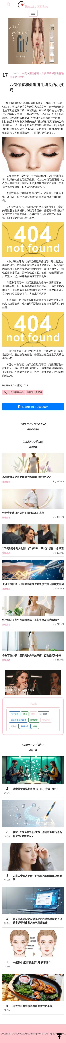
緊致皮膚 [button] (46, 720)
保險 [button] (25, 714)
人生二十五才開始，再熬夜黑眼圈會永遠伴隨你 (37, 877)
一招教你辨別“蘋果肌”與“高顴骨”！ (32, 962)
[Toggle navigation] (33, 13)
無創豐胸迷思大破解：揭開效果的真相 (23, 512)
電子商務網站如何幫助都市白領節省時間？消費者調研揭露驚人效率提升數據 (37, 921)
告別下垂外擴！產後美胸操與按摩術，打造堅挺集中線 (31, 655)
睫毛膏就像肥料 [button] (34, 392)
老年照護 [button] (14, 714)
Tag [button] (5, 392)
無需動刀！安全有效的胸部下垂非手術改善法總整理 (30, 619)
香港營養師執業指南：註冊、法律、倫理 (35, 789)
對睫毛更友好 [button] (17, 392)
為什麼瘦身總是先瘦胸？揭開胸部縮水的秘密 (26, 477)
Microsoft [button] (43, 714)
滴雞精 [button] (14, 726)
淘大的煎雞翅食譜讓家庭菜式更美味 (32, 1006)
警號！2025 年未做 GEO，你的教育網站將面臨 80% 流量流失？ (37, 834)
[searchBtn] (8, 4)
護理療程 (34, 73)
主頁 (24, 73)
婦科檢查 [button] (25, 726)
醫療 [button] (33, 714)
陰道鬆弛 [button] (34, 720)
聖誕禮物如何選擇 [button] (18, 720)
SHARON (11, 385)
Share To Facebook (35, 406)
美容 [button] (35, 726)
